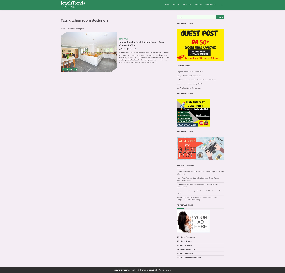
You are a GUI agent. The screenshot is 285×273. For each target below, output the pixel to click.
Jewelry (198, 5)
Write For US (210, 5)
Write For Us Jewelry (184, 245)
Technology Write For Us (186, 249)
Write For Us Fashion (184, 241)
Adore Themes (165, 270)
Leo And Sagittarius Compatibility (189, 88)
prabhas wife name (184, 184)
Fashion (176, 5)
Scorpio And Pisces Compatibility (189, 76)
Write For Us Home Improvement (189, 257)
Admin (123, 49)
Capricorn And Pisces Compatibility (190, 84)
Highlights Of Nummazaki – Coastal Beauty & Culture (196, 80)
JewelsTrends (73, 3)
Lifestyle (187, 5)
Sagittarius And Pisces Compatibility (190, 72)
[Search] (221, 5)
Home (167, 5)
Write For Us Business (185, 253)
